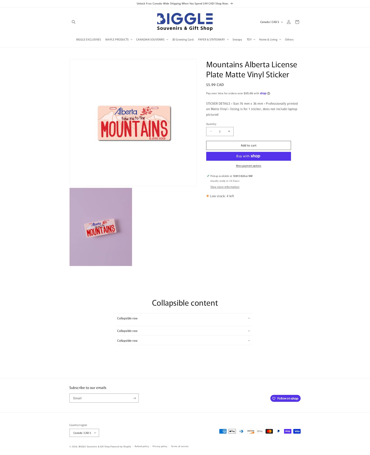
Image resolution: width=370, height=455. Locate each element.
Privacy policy (160, 446)
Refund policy (142, 446)
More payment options (248, 165)
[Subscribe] (134, 398)
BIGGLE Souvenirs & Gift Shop (94, 446)
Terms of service (180, 446)
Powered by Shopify (120, 446)
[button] (73, 22)
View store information (224, 187)
